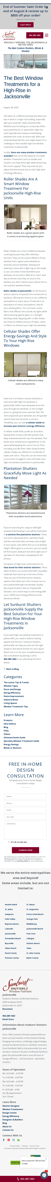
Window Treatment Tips (16, 706)
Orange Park (32, 919)
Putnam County (12, 958)
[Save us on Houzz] (18, 1140)
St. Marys (30, 904)
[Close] (47, 7)
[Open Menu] (47, 35)
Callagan (30, 938)
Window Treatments (12, 1109)
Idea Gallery (10, 723)
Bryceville (9, 943)
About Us (7, 1126)
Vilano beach (10, 948)
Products (8, 720)
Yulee (28, 948)
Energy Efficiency (12, 692)
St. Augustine (32, 909)
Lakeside (9, 929)
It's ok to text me (19, 842)
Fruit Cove (30, 933)
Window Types (11, 686)
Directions (7, 1009)
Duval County (11, 953)
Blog (6, 727)
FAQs (6, 730)
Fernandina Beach (13, 938)
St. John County (33, 953)
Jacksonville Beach (34, 929)
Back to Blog (12, 669)
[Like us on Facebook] (3, 1140)
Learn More (25, 24)
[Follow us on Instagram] (13, 1140)
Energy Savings (11, 744)
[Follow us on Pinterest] (8, 1140)
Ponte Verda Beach (34, 914)
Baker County (32, 958)
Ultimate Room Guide (14, 737)
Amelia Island (11, 904)
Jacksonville (10, 933)
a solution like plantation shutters (23, 534)
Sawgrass (9, 914)
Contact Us (7, 1130)
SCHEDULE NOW (25, 850)
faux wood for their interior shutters (22, 567)
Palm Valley (10, 919)
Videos (7, 734)
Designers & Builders (12, 1119)
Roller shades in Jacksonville (18, 291)
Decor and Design (12, 689)
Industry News (11, 699)
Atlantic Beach (33, 943)
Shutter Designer (11, 1106)
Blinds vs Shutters (12, 748)
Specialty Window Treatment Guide (21, 741)
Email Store (8, 1019)
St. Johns (9, 909)
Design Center (9, 1112)
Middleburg (31, 924)
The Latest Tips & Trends (16, 682)
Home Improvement (14, 696)
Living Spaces (10, 703)
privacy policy (22, 861)
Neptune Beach (12, 924)
